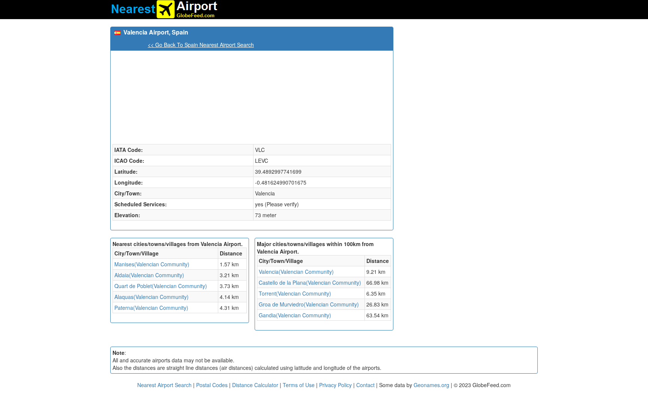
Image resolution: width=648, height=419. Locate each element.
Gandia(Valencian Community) (295, 315)
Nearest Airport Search (164, 385)
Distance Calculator (255, 385)
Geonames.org (431, 385)
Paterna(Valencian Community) (151, 307)
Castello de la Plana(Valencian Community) (310, 282)
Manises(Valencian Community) (151, 264)
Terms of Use (299, 385)
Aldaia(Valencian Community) (149, 275)
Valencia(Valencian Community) (296, 271)
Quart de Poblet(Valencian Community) (160, 286)
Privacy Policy (336, 385)
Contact (365, 385)
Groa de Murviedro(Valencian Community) (309, 304)
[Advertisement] (468, 79)
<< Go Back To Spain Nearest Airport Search (201, 44)
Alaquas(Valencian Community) (151, 296)
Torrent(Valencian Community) (295, 293)
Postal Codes (212, 385)
